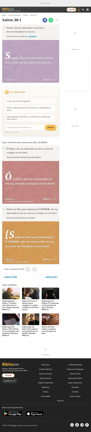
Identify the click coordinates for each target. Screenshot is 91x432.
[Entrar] (79, 9)
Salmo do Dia (75, 374)
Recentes (75, 387)
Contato (75, 392)
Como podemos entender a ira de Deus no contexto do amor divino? (28, 118)
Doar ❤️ (8, 375)
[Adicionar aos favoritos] (56, 20)
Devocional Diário (75, 378)
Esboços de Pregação (75, 369)
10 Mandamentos (75, 365)
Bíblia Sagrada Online (11, 11)
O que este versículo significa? (19, 101)
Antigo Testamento (45, 383)
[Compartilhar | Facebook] (45, 20)
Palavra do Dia (45, 378)
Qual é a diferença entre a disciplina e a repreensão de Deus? (29, 109)
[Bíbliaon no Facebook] (87, 425)
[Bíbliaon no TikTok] (77, 425)
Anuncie (60, 401)
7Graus (14, 425)
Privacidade (45, 396)
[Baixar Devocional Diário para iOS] (35, 414)
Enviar (51, 127)
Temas (45, 392)
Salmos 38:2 (51, 277)
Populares (46, 387)
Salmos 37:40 (11, 277)
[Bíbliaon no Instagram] (82, 425)
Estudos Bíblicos (45, 369)
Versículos (45, 365)
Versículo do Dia (45, 374)
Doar (71, 9)
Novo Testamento (75, 383)
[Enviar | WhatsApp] (50, 20)
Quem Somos (75, 396)
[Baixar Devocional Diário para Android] (12, 414)
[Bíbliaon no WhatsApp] (72, 425)
